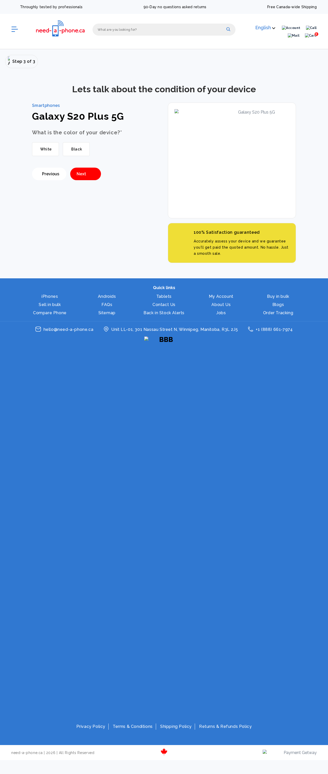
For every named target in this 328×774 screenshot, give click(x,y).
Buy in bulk (278, 296)
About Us (221, 304)
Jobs (221, 312)
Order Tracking (278, 312)
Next (81, 173)
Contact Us (164, 304)
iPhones (50, 296)
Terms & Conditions (133, 726)
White (45, 149)
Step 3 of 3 (23, 61)
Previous (50, 173)
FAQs (106, 304)
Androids (107, 296)
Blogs (278, 304)
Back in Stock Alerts (164, 312)
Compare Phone (50, 312)
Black (76, 149)
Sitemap (107, 312)
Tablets (164, 296)
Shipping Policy (176, 726)
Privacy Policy (90, 726)
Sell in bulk (50, 304)
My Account (221, 296)
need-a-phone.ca (27, 753)
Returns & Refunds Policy (225, 726)
